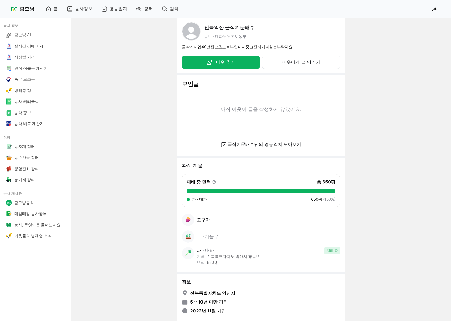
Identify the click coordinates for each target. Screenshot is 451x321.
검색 (174, 8)
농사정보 (84, 8)
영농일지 (118, 8)
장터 (148, 8)
